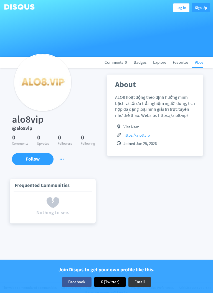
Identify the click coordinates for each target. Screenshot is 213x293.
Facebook (76, 281)
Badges (140, 62)
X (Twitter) (110, 281)
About (200, 62)
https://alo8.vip (136, 135)
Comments (116, 62)
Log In (181, 7)
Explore (159, 62)
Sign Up (201, 7)
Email (140, 281)
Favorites (180, 62)
